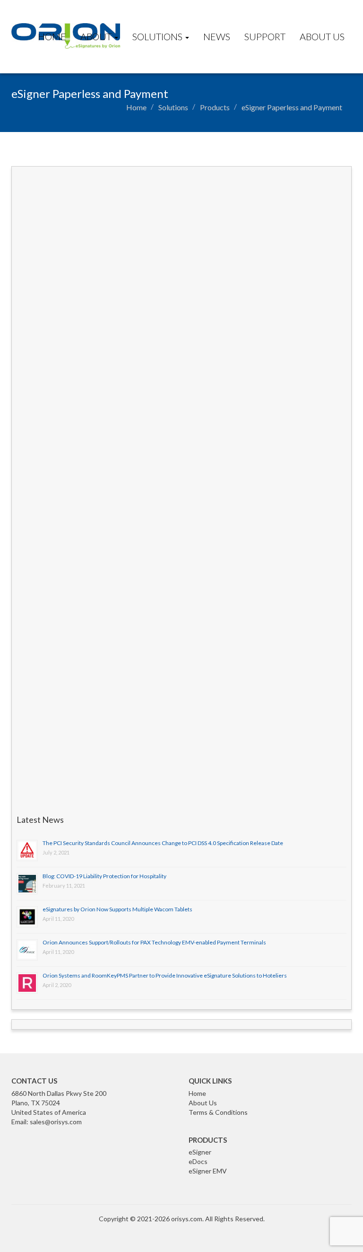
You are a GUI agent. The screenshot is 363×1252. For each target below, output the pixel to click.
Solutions (158, 36)
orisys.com (186, 1219)
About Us (322, 36)
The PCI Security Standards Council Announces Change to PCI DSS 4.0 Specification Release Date (163, 842)
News (216, 36)
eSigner (200, 1152)
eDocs (198, 1161)
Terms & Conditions (218, 1112)
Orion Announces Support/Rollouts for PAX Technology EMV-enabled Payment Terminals (154, 942)
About (96, 36)
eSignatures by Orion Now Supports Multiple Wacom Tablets (117, 909)
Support (264, 36)
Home (52, 36)
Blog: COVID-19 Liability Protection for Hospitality (104, 876)
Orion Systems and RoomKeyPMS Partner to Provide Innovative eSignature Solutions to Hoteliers (165, 975)
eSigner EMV (208, 1171)
